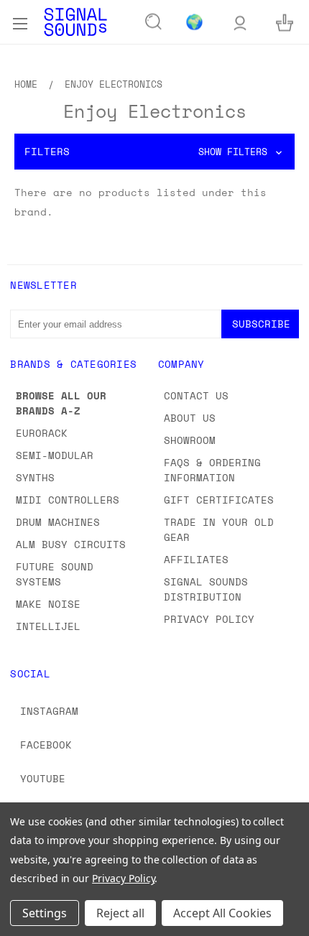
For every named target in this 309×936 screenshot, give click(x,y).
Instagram (49, 710)
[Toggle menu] (20, 22)
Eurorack (42, 432)
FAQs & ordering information (212, 470)
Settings (44, 913)
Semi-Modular (54, 455)
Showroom (190, 440)
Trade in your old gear (219, 529)
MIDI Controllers (67, 499)
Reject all (120, 913)
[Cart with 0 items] (284, 22)
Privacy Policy (209, 618)
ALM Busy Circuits (71, 544)
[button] (154, 152)
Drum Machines (58, 521)
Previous (22, 922)
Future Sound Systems (54, 574)
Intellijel (48, 626)
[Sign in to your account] (240, 22)
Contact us (196, 395)
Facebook (46, 744)
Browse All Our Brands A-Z (61, 403)
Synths (35, 477)
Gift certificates (219, 499)
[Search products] (153, 22)
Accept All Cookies (222, 913)
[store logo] (75, 22)
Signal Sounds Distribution (206, 589)
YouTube (42, 778)
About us (190, 417)
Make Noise (48, 603)
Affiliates (196, 559)
